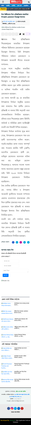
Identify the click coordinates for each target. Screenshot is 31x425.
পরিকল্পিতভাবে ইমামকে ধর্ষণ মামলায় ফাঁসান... (21, 320)
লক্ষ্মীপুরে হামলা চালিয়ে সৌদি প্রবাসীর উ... (20, 327)
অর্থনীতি (13, 5)
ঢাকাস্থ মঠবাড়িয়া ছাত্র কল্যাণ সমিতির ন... (20, 349)
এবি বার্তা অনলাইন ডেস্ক (9, 21)
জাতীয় (2, 5)
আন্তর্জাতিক (26, 5)
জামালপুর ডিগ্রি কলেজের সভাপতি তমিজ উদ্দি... (21, 380)
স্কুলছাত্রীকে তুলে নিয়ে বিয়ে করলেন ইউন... (20, 372)
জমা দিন (5, 275)
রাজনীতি (8, 5)
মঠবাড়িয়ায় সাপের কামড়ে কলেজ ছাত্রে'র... (21, 304)
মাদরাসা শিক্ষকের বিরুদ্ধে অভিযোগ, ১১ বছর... (20, 335)
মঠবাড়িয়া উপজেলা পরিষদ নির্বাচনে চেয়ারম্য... (20, 356)
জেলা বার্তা (19, 5)
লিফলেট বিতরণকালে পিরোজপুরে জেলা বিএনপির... (21, 364)
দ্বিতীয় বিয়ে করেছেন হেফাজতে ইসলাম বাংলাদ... (21, 312)
